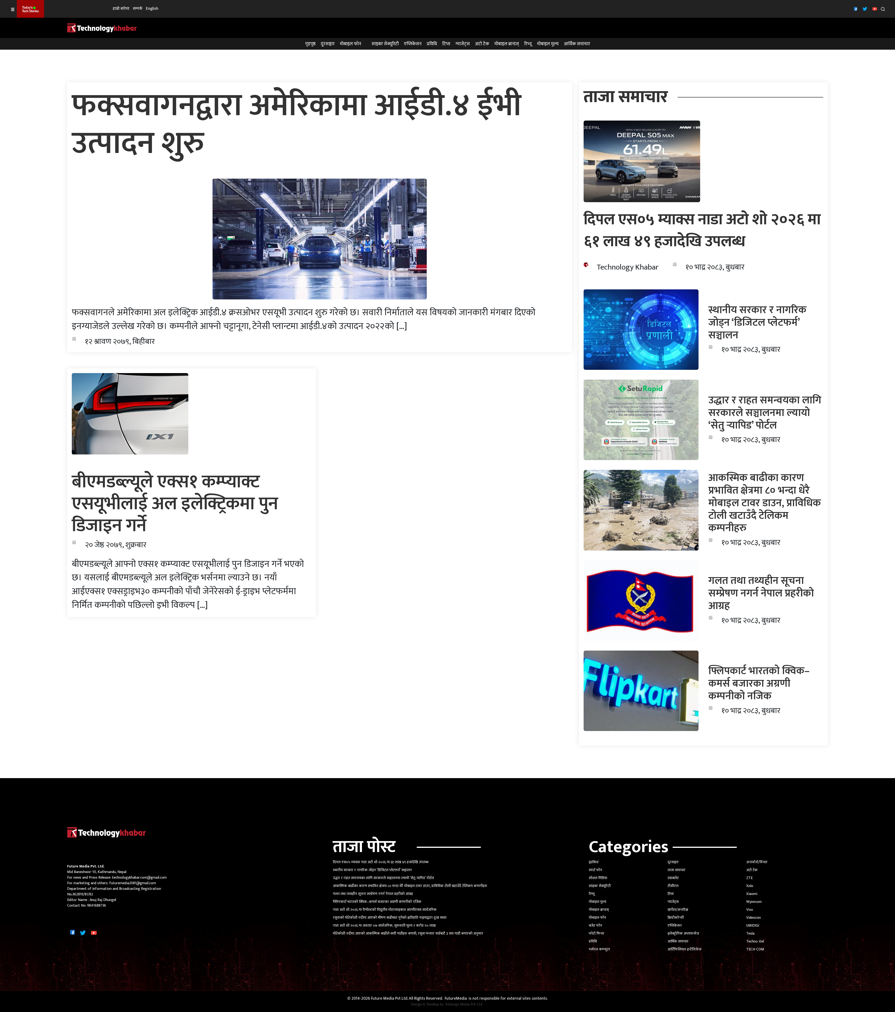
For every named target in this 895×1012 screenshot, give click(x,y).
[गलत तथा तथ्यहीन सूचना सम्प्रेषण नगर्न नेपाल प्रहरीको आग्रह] (641, 600)
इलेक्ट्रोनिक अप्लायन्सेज (683, 933)
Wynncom (754, 902)
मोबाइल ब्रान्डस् (506, 44)
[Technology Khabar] (102, 27)
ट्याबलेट (673, 878)
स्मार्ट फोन (595, 870)
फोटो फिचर (596, 933)
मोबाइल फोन (350, 44)
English (152, 9)
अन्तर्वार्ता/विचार (757, 862)
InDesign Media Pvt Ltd (463, 1004)
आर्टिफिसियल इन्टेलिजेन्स (685, 949)
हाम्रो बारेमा (121, 9)
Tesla (750, 933)
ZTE (749, 878)
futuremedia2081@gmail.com (132, 883)
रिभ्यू (528, 44)
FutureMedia (456, 998)
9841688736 (96, 905)
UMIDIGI (752, 925)
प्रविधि (432, 44)
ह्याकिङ (594, 862)
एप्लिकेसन (413, 44)
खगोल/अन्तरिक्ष (678, 910)
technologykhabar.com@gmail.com (139, 877)
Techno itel (755, 941)
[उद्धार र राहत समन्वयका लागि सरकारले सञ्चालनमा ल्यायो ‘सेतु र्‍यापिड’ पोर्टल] (641, 420)
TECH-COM (755, 949)
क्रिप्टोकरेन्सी (676, 918)
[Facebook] (855, 9)
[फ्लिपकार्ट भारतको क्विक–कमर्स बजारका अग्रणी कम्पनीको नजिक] (641, 690)
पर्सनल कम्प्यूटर (599, 949)
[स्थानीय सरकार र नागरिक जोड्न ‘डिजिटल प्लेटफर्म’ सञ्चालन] (641, 329)
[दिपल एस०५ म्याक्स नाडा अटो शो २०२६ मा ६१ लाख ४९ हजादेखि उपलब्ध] (642, 161)
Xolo (749, 886)
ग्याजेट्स (462, 44)
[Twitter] (864, 9)
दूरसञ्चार (328, 44)
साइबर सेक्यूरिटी (385, 44)
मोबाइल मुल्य (548, 44)
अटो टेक (482, 44)
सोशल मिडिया (598, 878)
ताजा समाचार (676, 870)
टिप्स (446, 44)
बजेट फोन (595, 925)
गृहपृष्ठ (310, 44)
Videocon (753, 918)
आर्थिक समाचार (577, 44)
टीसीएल (673, 886)
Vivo (749, 910)
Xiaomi (751, 894)
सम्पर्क (137, 9)
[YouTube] (874, 9)
